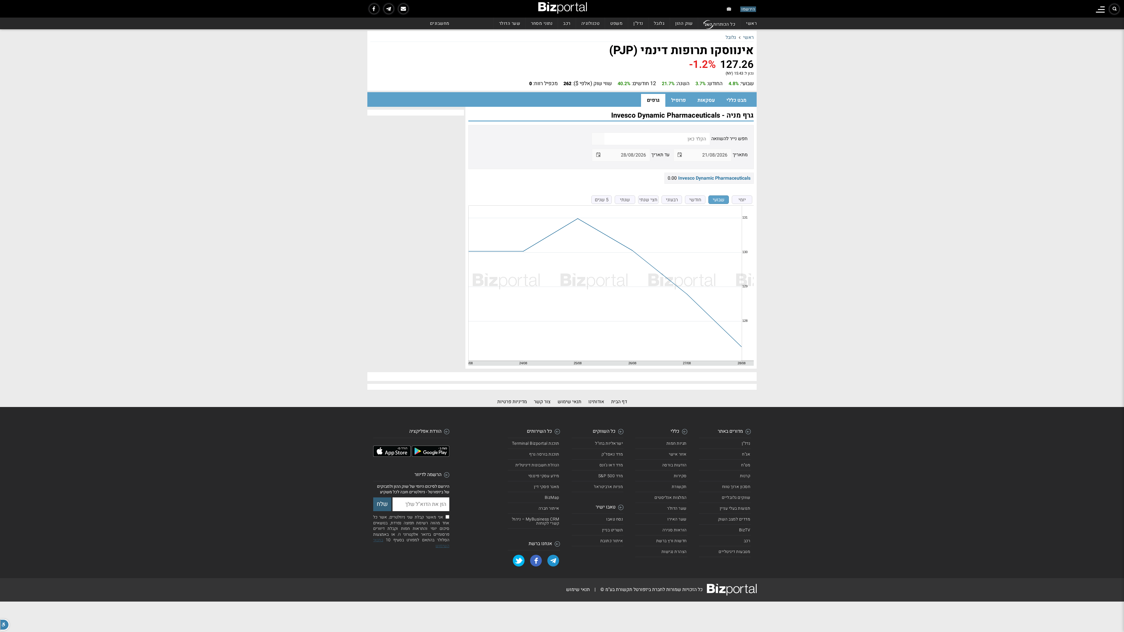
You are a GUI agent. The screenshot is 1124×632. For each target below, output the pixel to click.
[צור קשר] (403, 9)
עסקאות (706, 100)
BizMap (552, 497)
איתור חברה (549, 508)
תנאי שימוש (569, 401)
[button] (4, 625)
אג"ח (746, 454)
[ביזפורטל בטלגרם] (388, 9)
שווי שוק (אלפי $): (592, 83)
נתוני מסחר (541, 23)
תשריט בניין (612, 530)
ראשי (751, 23)
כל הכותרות (724, 24)
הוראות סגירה (674, 530)
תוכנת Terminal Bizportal (535, 443)
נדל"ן (638, 23)
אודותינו (596, 401)
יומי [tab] (742, 199)
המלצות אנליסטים (670, 497)
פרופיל (678, 100)
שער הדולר (509, 23)
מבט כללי (736, 100)
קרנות (745, 476)
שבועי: (747, 83)
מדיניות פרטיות (512, 401)
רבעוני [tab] (672, 199)
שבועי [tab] (718, 199)
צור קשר (542, 401)
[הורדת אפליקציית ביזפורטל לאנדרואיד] (430, 455)
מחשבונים (440, 23)
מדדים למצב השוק (734, 519)
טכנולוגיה (590, 23)
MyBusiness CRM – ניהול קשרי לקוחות (535, 521)
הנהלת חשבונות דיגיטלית (537, 465)
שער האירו (677, 519)
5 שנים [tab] (602, 199)
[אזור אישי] (729, 8)
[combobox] (708, 155)
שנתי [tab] (625, 199)
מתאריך (740, 154)
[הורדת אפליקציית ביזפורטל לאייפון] (392, 455)
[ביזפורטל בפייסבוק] (374, 9)
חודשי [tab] (695, 199)
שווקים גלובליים (736, 497)
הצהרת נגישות (674, 552)
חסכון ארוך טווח (736, 487)
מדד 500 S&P (610, 476)
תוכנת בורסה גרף (544, 454)
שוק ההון (684, 23)
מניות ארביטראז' (608, 487)
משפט (616, 23)
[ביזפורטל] (562, 7)
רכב (566, 23)
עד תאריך (660, 154)
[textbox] (657, 139)
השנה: (683, 83)
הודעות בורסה (674, 465)
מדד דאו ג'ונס (611, 465)
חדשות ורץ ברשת (671, 541)
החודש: (715, 83)
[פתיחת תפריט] (1100, 9)
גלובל (659, 23)
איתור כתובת (611, 541)
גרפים (653, 100)
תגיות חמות (676, 443)
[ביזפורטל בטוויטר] (519, 560)
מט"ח (745, 465)
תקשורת (679, 487)
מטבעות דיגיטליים (734, 552)
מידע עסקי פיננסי (543, 476)
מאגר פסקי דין (546, 487)
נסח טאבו (614, 519)
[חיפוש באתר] (1114, 9)
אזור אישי (678, 454)
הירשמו (748, 9)
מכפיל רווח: (545, 83)
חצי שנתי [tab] (648, 199)
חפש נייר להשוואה (729, 138)
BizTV (745, 530)
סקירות (680, 476)
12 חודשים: (644, 83)
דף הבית (619, 401)
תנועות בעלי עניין (735, 508)
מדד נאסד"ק (612, 454)
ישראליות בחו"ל (609, 443)
